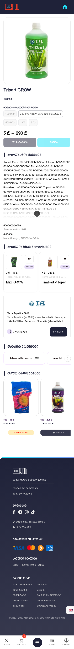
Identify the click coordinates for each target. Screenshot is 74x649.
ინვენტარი (19, 595)
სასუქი (41, 589)
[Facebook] (14, 512)
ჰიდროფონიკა (46, 605)
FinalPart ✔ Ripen (54, 282)
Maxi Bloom (9, 423)
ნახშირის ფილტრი (49, 595)
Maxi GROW (14, 282)
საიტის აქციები (46, 600)
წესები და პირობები (26, 488)
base (6, 238)
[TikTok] (33, 512)
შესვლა (66, 645)
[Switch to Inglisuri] (71, 610)
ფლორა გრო (30, 238)
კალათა (42, 584)
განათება (19, 605)
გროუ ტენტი (20, 600)
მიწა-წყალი (20, 589)
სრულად (58, 332)
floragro (14, 238)
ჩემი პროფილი (23, 493)
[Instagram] (27, 512)
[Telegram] (20, 512)
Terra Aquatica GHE (14, 229)
